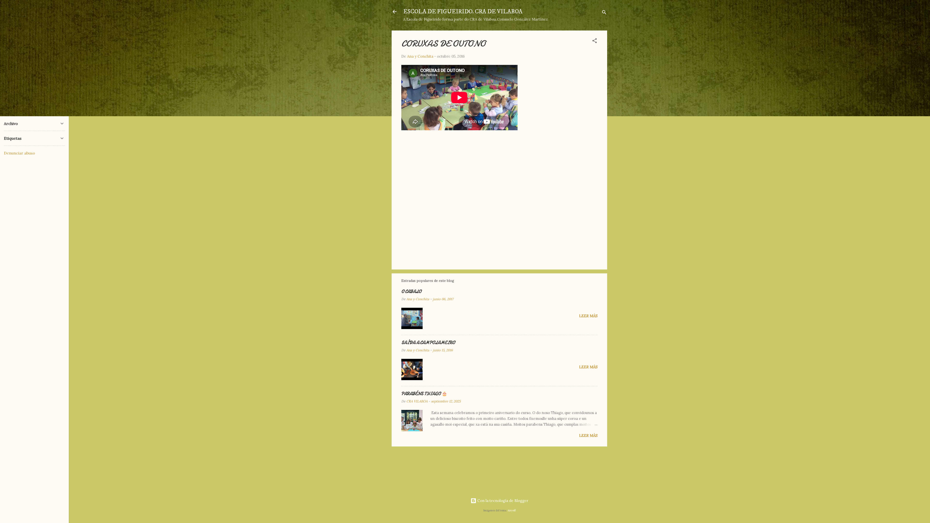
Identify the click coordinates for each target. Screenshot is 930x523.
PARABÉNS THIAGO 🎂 (424, 394)
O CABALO (411, 292)
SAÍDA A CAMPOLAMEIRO (428, 343)
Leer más (588, 316)
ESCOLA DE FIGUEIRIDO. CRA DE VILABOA (462, 11)
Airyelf (512, 510)
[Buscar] (604, 13)
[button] (594, 41)
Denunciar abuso (19, 153)
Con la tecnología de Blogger (502, 500)
